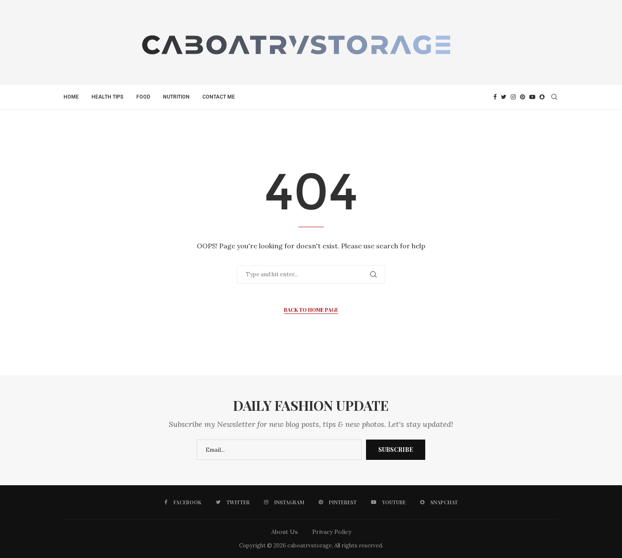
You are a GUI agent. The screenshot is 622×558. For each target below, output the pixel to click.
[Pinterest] (522, 97)
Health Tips (107, 97)
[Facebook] (495, 97)
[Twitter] (503, 97)
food (143, 97)
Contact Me (218, 97)
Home (71, 97)
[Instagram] (513, 97)
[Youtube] (532, 97)
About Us (284, 532)
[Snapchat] (542, 97)
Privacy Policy (331, 532)
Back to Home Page (311, 309)
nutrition (176, 97)
